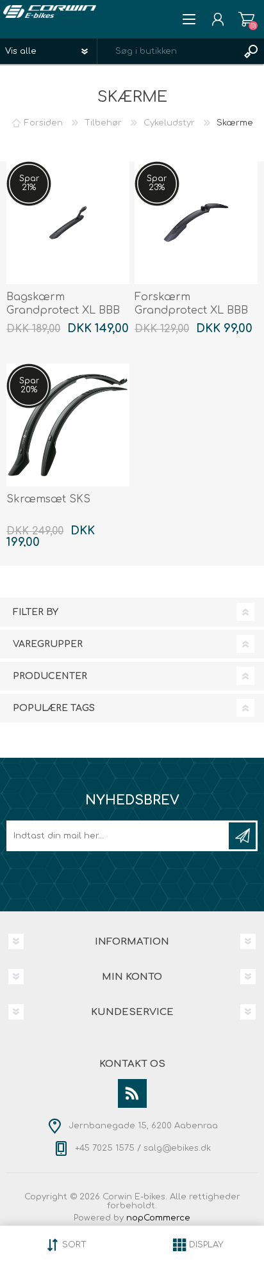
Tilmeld (242, 835)
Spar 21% (29, 183)
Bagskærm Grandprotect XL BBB (63, 303)
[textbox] (168, 51)
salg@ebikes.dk (177, 1148)
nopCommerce (158, 1217)
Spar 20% (29, 385)
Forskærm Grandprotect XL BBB (191, 303)
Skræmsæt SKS (48, 499)
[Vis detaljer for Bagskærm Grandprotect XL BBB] (67, 222)
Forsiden (43, 122)
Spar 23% (157, 183)
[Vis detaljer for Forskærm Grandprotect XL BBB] (196, 222)
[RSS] (132, 1093)
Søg (251, 51)
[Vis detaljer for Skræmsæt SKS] (67, 425)
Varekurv (246, 19)
